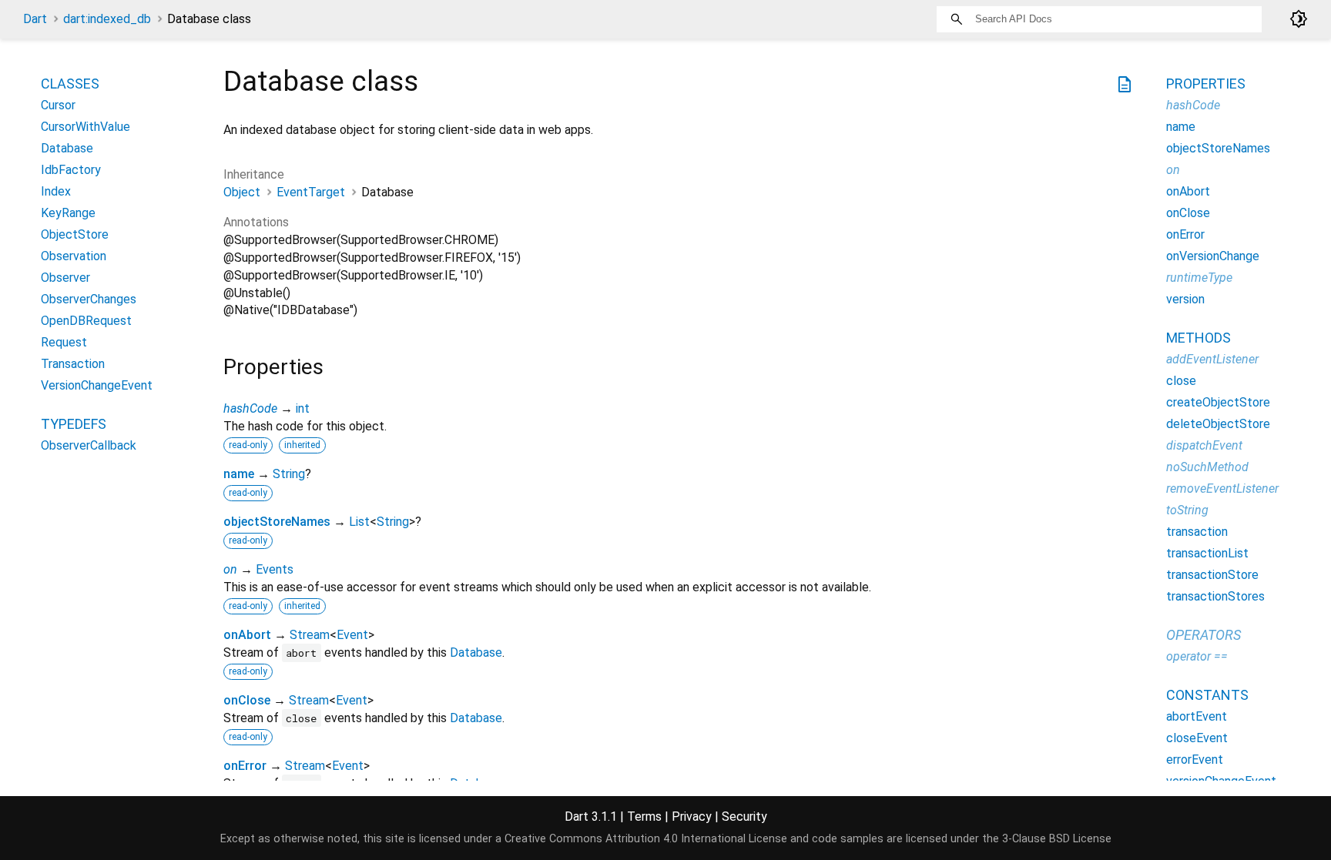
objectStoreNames (276, 521)
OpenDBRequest (86, 320)
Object (241, 192)
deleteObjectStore (1218, 424)
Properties (1206, 83)
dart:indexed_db (107, 19)
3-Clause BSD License (1056, 838)
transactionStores (1215, 596)
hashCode (250, 408)
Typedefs (73, 424)
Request (64, 342)
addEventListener (1212, 359)
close (1181, 380)
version (1185, 299)
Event (352, 634)
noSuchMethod (1207, 467)
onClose (246, 700)
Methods (1198, 338)
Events (274, 569)
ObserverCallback (88, 445)
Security (744, 816)
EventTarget (311, 192)
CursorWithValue (85, 126)
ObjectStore (75, 234)
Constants (1207, 695)
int (303, 408)
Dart (35, 19)
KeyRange (68, 213)
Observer (65, 277)
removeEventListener (1222, 488)
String (289, 474)
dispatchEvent (1204, 445)
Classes (70, 83)
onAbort (247, 634)
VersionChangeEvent (97, 385)
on (230, 569)
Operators (1203, 635)
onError (245, 765)
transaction (1197, 531)
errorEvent (1194, 759)
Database (476, 652)
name (238, 474)
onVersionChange (1212, 256)
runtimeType (1199, 277)
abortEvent (1196, 716)
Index (56, 191)
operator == (1197, 656)
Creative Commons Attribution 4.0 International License (646, 838)
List (359, 521)
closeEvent (1197, 738)
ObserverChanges (88, 299)
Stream (310, 634)
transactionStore (1212, 574)
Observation (73, 256)
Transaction (73, 363)
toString (1187, 510)
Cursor (58, 105)
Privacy (692, 816)
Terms (644, 816)
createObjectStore (1218, 402)
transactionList (1207, 553)
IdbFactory (71, 169)
